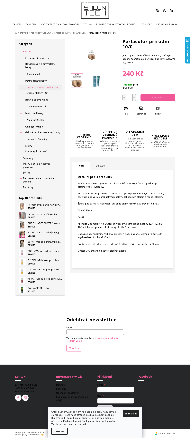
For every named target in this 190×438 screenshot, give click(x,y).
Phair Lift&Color (35, 120)
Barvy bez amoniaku (36, 99)
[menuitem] (17, 24)
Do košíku (159, 97)
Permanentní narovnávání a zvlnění (38, 180)
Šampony (28, 158)
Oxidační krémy (34, 126)
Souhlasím (131, 413)
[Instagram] (25, 398)
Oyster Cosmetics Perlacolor (42, 87)
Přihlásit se (74, 348)
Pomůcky (28, 187)
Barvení (27, 51)
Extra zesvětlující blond (38, 58)
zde (85, 424)
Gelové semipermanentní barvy (42, 132)
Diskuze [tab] (100, 165)
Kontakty (61, 388)
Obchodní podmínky (67, 392)
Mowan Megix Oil (36, 106)
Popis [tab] (81, 165)
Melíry (28, 145)
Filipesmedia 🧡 (36, 434)
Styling (27, 172)
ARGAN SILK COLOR (37, 93)
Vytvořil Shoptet (166, 433)
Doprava (61, 384)
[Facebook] (18, 398)
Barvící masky (34, 74)
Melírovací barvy (34, 113)
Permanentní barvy (36, 80)
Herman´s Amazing (37, 139)
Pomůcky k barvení (36, 151)
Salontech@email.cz (26, 384)
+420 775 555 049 (24, 388)
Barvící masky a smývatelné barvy (40, 65)
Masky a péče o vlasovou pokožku (37, 165)
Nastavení (59, 431)
